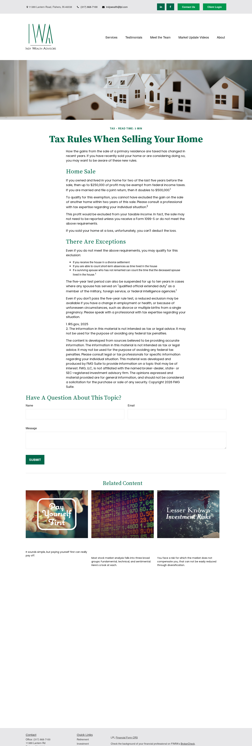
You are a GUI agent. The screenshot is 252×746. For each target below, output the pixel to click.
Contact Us (188, 7)
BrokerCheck (188, 743)
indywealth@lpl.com (117, 7)
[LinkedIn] (161, 6)
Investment (83, 743)
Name (29, 405)
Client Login (214, 7)
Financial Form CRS (127, 737)
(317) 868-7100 (89, 7)
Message (31, 428)
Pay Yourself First (44, 543)
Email (131, 405)
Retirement (83, 739)
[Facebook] (170, 6)
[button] (111, 37)
